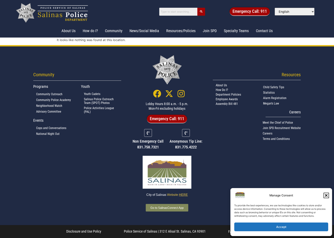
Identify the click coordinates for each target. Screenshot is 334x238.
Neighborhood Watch (49, 106)
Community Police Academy (53, 100)
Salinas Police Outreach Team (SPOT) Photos (99, 101)
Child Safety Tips (273, 87)
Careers (267, 133)
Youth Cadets (92, 94)
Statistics (269, 92)
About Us (221, 85)
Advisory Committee (48, 111)
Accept (281, 227)
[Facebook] (157, 94)
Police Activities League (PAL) (99, 110)
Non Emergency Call (148, 141)
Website (177, 194)
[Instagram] (181, 94)
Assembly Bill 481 (227, 104)
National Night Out (48, 134)
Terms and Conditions (276, 139)
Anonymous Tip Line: (186, 141)
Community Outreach (49, 94)
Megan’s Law (271, 103)
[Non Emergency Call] (148, 133)
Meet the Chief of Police (278, 122)
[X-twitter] (169, 94)
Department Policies (228, 94)
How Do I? (222, 90)
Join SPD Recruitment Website (282, 128)
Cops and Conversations (51, 128)
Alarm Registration (274, 98)
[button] (326, 195)
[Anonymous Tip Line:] (186, 133)
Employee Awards (227, 99)
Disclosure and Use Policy (83, 231)
